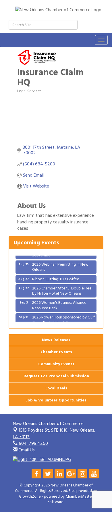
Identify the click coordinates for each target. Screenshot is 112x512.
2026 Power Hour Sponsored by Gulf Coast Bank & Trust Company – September (63, 320)
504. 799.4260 (33, 443)
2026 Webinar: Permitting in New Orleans (60, 265)
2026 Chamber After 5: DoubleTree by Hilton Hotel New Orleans (62, 289)
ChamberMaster (79, 496)
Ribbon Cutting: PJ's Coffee (55, 277)
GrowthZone (30, 496)
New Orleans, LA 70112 (54, 433)
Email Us (26, 450)
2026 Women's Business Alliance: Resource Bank (59, 304)
